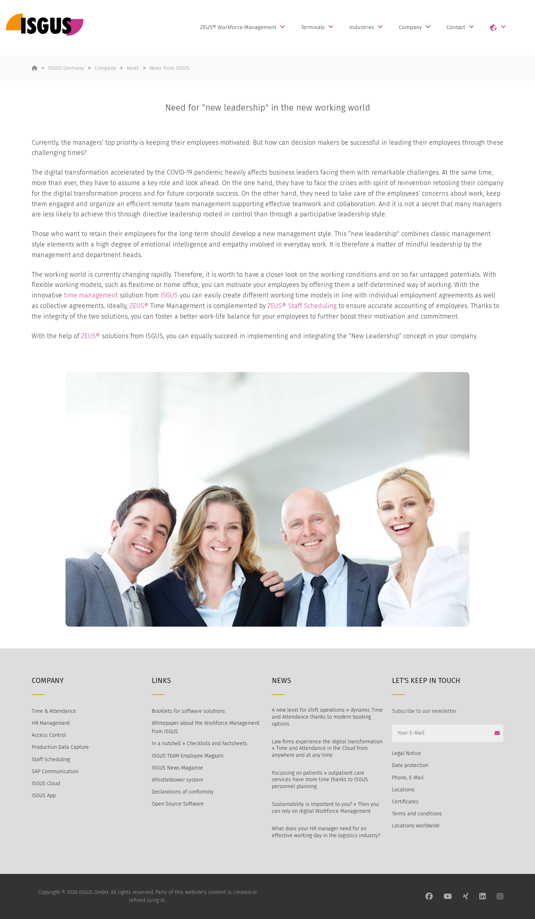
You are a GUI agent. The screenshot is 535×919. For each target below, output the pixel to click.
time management (91, 295)
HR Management (51, 723)
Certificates (405, 802)
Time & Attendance (54, 711)
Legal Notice (406, 753)
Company (410, 27)
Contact (456, 27)
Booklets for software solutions (188, 711)
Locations (403, 790)
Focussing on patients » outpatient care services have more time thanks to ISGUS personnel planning (320, 780)
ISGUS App (44, 795)
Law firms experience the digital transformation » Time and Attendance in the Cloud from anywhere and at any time (327, 748)
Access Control (49, 735)
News (133, 68)
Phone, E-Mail (408, 778)
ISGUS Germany (66, 68)
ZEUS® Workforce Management (238, 27)
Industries (361, 27)
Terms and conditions (417, 814)
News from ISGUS (170, 68)
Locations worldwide (416, 826)
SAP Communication (55, 771)
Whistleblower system (177, 780)
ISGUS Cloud (46, 783)
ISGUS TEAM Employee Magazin (187, 756)
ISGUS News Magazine (177, 768)
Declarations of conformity (183, 792)
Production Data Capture (60, 747)
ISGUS (169, 295)
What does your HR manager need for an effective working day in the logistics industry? (326, 832)
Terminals (313, 27)
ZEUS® (139, 306)
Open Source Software (178, 804)
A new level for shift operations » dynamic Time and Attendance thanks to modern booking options (327, 717)
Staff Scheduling (51, 759)
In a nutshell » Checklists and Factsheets (199, 743)
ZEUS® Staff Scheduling (302, 306)
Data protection (410, 765)
